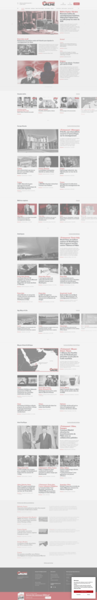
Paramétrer (79, 594)
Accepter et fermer (84, 591)
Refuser (88, 594)
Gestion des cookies (77, 588)
